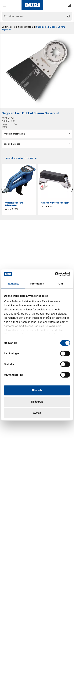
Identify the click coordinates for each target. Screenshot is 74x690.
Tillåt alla (37, 390)
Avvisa (37, 412)
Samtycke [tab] (13, 283)
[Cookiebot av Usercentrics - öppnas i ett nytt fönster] (55, 274)
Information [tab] (37, 283)
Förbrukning (19, 27)
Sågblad (30, 27)
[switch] (65, 353)
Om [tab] (61, 283)
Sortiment (7, 27)
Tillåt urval (37, 401)
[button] (4, 5)
